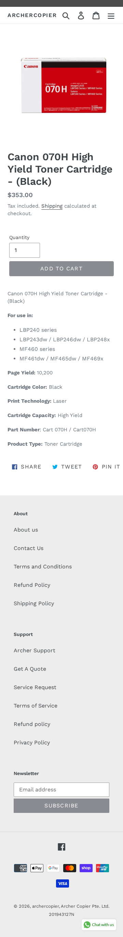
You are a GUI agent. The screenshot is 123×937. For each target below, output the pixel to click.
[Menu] (111, 15)
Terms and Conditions (43, 566)
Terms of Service (35, 705)
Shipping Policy (34, 603)
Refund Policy (32, 585)
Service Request (35, 687)
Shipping (52, 206)
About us (26, 529)
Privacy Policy (32, 742)
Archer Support (34, 650)
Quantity (19, 237)
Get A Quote (30, 669)
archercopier (32, 15)
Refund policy (32, 724)
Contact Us (28, 548)
